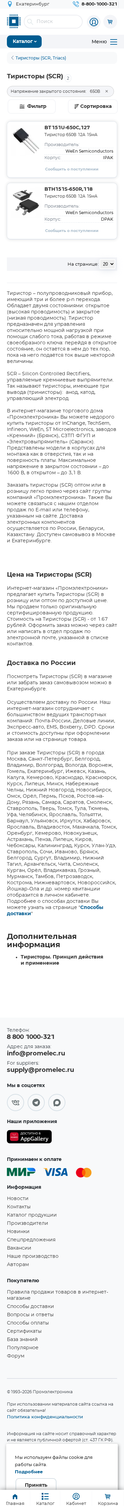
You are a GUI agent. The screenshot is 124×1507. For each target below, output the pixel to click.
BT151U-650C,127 (67, 127)
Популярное (23, 1347)
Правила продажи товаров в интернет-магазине (57, 1295)
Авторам (18, 1264)
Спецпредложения (31, 1240)
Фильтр (36, 106)
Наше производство (33, 1256)
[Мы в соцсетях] (15, 1102)
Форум (15, 1356)
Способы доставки (30, 1306)
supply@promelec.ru (40, 1070)
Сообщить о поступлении (72, 169)
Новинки (18, 1231)
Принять (36, 1485)
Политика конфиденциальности (45, 1416)
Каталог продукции (32, 1215)
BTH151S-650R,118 (68, 189)
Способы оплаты (28, 1323)
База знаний (22, 1339)
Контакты (19, 1207)
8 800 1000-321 (30, 1037)
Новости (18, 1198)
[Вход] (94, 22)
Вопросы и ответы (30, 1314)
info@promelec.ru (36, 1054)
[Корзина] (110, 22)
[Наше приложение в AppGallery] (29, 1138)
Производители (27, 1223)
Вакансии (19, 1248)
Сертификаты (24, 1331)
